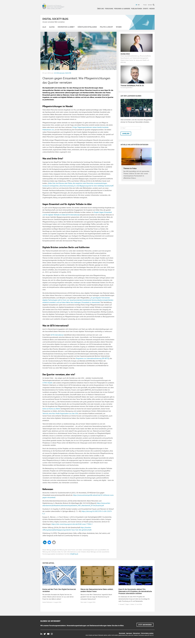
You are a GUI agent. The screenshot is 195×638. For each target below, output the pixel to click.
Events (145, 9)
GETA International (57, 335)
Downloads (122, 633)
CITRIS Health (47, 383)
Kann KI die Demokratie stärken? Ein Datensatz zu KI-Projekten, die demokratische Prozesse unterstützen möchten (135, 591)
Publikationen (136, 9)
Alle (44, 27)
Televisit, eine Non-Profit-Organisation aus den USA (60, 413)
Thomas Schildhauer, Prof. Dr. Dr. (132, 85)
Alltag (52, 27)
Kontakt (150, 4)
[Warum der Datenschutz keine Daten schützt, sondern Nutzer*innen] (98, 575)
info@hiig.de (74, 554)
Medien (152, 9)
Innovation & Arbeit (66, 27)
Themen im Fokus (129, 168)
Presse (145, 4)
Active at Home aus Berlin (51, 409)
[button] (45, 542)
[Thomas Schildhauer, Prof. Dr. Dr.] (137, 74)
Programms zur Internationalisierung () (92, 358)
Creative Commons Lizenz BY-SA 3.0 (143, 635)
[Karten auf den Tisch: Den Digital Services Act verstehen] (59, 575)
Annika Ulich (125, 54)
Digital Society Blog (55, 18)
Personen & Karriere (122, 9)
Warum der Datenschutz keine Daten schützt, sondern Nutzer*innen (97, 590)
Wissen (119, 27)
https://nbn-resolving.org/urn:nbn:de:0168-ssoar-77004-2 (71, 524)
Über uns (100, 9)
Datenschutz (136, 633)
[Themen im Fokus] (136, 156)
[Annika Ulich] (137, 43)
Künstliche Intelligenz (87, 27)
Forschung (109, 9)
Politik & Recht (106, 27)
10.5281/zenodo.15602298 (62, 73)
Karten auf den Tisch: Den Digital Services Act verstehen (59, 590)
